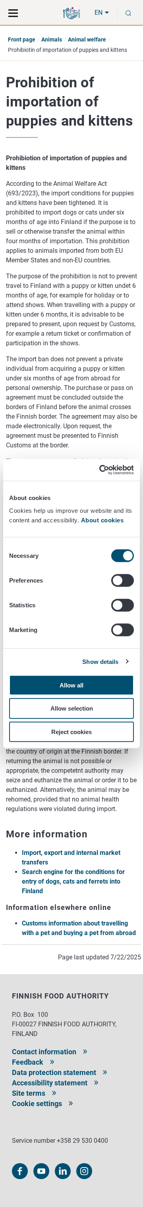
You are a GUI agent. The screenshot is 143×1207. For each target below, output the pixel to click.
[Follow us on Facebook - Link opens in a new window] (20, 1171)
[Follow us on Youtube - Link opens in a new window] (41, 1171)
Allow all (71, 684)
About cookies (103, 519)
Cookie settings (37, 1103)
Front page (21, 39)
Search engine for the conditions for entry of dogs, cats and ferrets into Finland (73, 881)
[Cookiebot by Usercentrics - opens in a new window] (101, 470)
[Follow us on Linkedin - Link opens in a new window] (63, 1171)
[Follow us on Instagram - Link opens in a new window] (84, 1171)
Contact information (44, 1052)
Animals (51, 39)
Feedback (27, 1062)
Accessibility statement (49, 1083)
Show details (100, 661)
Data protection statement (54, 1072)
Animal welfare (87, 39)
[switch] (122, 580)
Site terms (28, 1093)
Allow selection (71, 708)
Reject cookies (71, 732)
